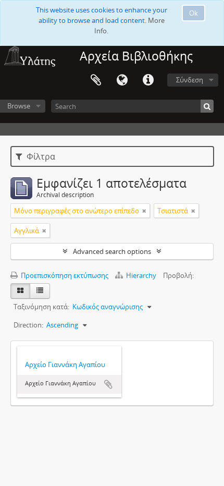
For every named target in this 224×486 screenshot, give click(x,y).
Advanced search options (112, 251)
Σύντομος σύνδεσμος (148, 80)
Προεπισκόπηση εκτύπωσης (63, 275)
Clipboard (96, 80)
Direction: (28, 325)
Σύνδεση (189, 79)
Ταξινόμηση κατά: (41, 306)
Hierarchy (141, 275)
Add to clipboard (108, 384)
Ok (193, 13)
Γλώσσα (122, 80)
